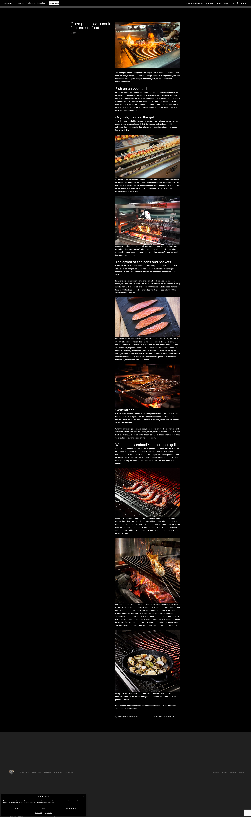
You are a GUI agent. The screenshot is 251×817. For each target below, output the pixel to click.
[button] (83, 797)
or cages (162, 266)
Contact (232, 3)
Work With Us (210, 3)
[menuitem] (243, 3)
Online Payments (222, 3)
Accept (16, 808)
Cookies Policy (39, 813)
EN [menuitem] (242, 3)
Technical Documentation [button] (194, 3)
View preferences (70, 808)
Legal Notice (48, 813)
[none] (243, 3)
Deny (43, 808)
